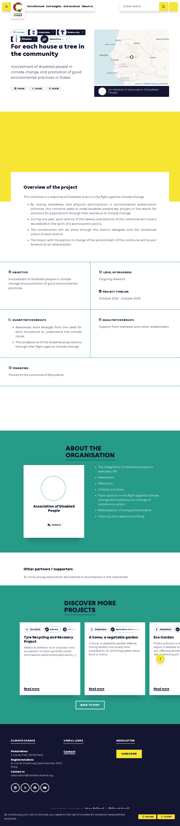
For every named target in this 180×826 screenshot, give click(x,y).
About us (87, 6)
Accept (168, 817)
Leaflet (137, 83)
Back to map (90, 705)
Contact (69, 752)
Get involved (71, 6)
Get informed (35, 6)
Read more (32, 689)
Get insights (53, 6)
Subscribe (129, 754)
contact (56, 525)
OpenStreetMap (151, 83)
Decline (149, 817)
